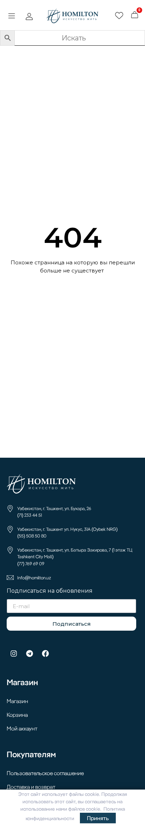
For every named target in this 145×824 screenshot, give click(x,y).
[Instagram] (14, 653)
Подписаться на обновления (50, 591)
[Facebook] (45, 653)
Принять (98, 818)
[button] (11, 17)
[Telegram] (30, 653)
